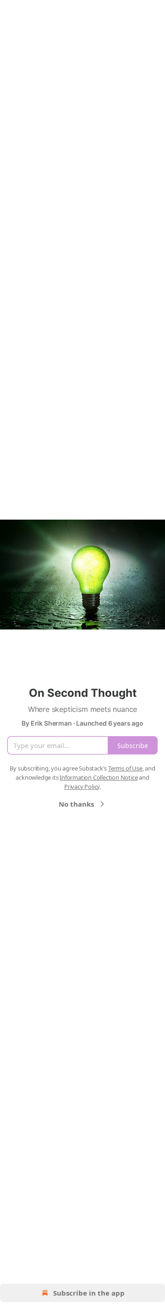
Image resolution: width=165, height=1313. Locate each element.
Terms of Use (125, 768)
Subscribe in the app (89, 1292)
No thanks (76, 803)
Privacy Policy (81, 786)
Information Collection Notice (99, 777)
